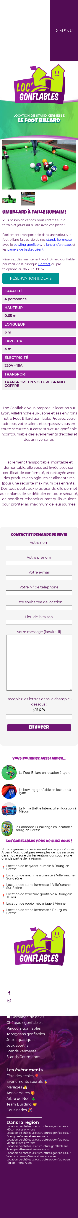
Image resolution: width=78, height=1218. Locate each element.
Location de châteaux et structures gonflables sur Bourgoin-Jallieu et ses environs (38, 1134)
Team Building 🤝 (21, 1104)
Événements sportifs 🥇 (27, 1081)
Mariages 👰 (16, 1087)
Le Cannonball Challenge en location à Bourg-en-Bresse (44, 828)
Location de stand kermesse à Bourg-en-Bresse (37, 911)
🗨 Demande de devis (25, 1017)
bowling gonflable (27, 245)
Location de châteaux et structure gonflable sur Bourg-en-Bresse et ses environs (37, 1147)
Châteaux (24, 1023)
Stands (21, 1051)
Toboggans (25, 1034)
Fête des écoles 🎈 (22, 1076)
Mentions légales (21, 972)
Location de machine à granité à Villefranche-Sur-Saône (40, 877)
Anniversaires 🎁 (20, 1093)
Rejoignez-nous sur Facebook (39, 993)
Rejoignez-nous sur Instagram (39, 1000)
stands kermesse (59, 240)
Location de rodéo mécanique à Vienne (35, 903)
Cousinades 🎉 (19, 1110)
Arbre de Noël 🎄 (21, 1099)
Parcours (23, 1028)
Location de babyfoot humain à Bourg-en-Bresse (38, 867)
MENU (62, 30)
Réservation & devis (31, 278)
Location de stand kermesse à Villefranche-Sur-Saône (39, 886)
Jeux (20, 1040)
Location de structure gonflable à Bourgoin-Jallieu (39, 896)
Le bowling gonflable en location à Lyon (45, 791)
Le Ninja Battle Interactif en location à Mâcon (47, 809)
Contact (44, 264)
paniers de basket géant (25, 249)
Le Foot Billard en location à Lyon (44, 773)
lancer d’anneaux (59, 245)
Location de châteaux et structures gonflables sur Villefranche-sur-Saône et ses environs (38, 1154)
